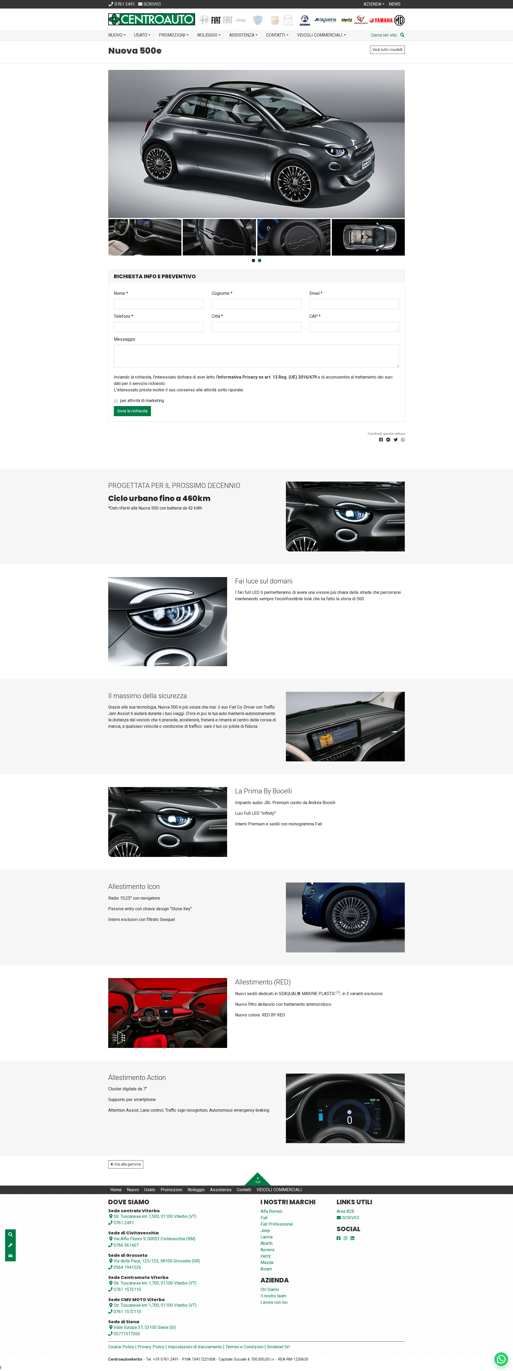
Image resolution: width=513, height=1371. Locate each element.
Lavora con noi (274, 1302)
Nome (121, 293)
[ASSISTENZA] (10, 1245)
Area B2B (345, 1211)
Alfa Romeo (271, 1211)
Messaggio (124, 339)
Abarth (267, 1243)
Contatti (244, 1189)
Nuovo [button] (115, 35)
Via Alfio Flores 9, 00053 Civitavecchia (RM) (154, 1238)
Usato (149, 1189)
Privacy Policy (151, 1346)
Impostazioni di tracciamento (195, 1346)
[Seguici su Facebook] (338, 1238)
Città (217, 316)
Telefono (123, 316)
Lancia (267, 1236)
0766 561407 (125, 1245)
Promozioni (171, 1189)
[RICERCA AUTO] (10, 1234)
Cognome (222, 293)
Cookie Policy (121, 1346)
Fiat (264, 1217)
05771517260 (126, 1333)
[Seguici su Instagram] (345, 1238)
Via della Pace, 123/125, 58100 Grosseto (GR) (157, 1260)
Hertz (266, 1256)
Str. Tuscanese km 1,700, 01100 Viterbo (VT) (155, 1283)
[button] (388, 35)
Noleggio (196, 1189)
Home (116, 1189)
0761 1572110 (126, 1289)
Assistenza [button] (241, 35)
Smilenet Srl (278, 1346)
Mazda (267, 1262)
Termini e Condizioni (244, 1346)
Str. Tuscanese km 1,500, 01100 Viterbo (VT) (155, 1216)
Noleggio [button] (207, 35)
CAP (315, 316)
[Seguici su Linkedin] (352, 1238)
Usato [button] (140, 35)
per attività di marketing (142, 400)
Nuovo (133, 1189)
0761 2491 (123, 1222)
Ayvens (267, 1249)
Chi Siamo (270, 1289)
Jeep (265, 1230)
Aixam (266, 1268)
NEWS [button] (395, 4)
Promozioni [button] (172, 35)
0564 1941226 (126, 1267)
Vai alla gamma (127, 1164)
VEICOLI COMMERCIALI (279, 1189)
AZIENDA (372, 4)
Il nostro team (273, 1295)
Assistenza (220, 1189)
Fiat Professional (277, 1224)
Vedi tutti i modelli (387, 49)
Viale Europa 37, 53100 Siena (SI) (145, 1327)
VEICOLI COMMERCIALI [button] (320, 35)
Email (315, 293)
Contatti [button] (275, 35)
